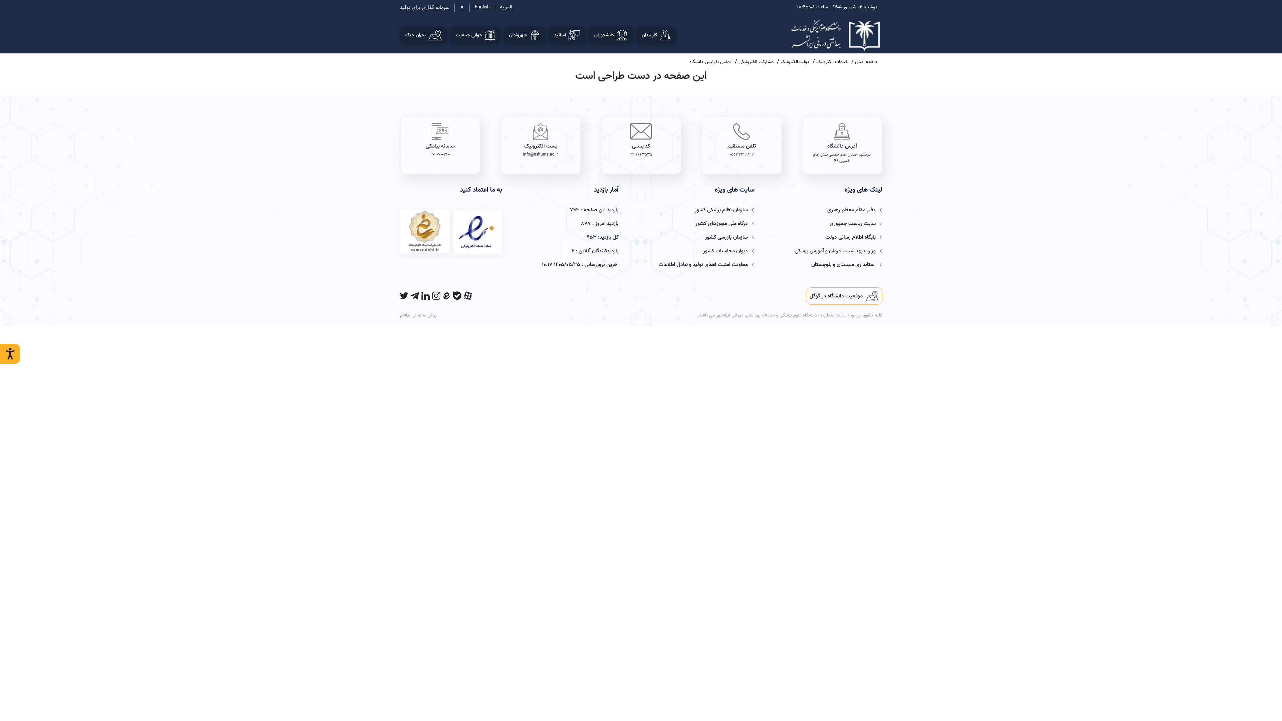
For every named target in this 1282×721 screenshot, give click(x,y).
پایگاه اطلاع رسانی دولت (850, 237)
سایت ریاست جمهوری (853, 223)
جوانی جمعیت (469, 35)
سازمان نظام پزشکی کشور (721, 210)
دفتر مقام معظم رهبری (851, 210)
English (482, 7)
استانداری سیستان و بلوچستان (843, 264)
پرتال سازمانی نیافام (418, 315)
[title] (844, 296)
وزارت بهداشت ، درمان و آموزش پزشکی (835, 251)
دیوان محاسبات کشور (725, 251)
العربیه (506, 7)
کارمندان (649, 35)
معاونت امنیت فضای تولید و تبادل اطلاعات (703, 264)
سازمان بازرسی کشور (726, 237)
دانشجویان (604, 35)
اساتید (560, 35)
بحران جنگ (415, 35)
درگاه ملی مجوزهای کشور (721, 223)
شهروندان (518, 35)
